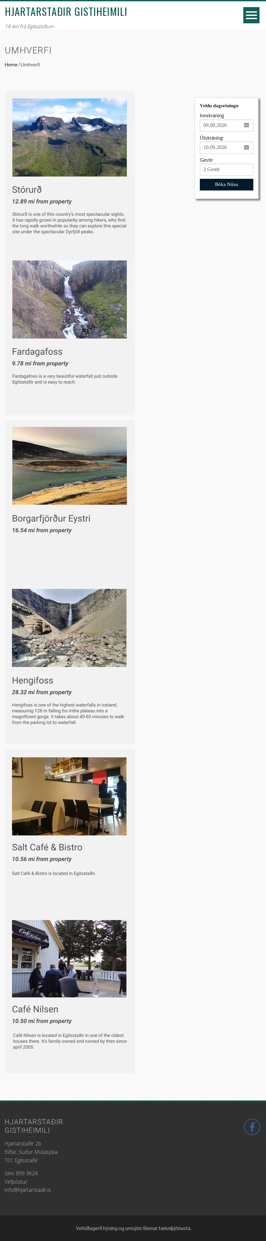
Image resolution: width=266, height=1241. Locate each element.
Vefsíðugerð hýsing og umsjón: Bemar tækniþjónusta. (133, 1228)
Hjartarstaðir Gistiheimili (66, 11)
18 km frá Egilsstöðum (29, 26)
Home (11, 65)
